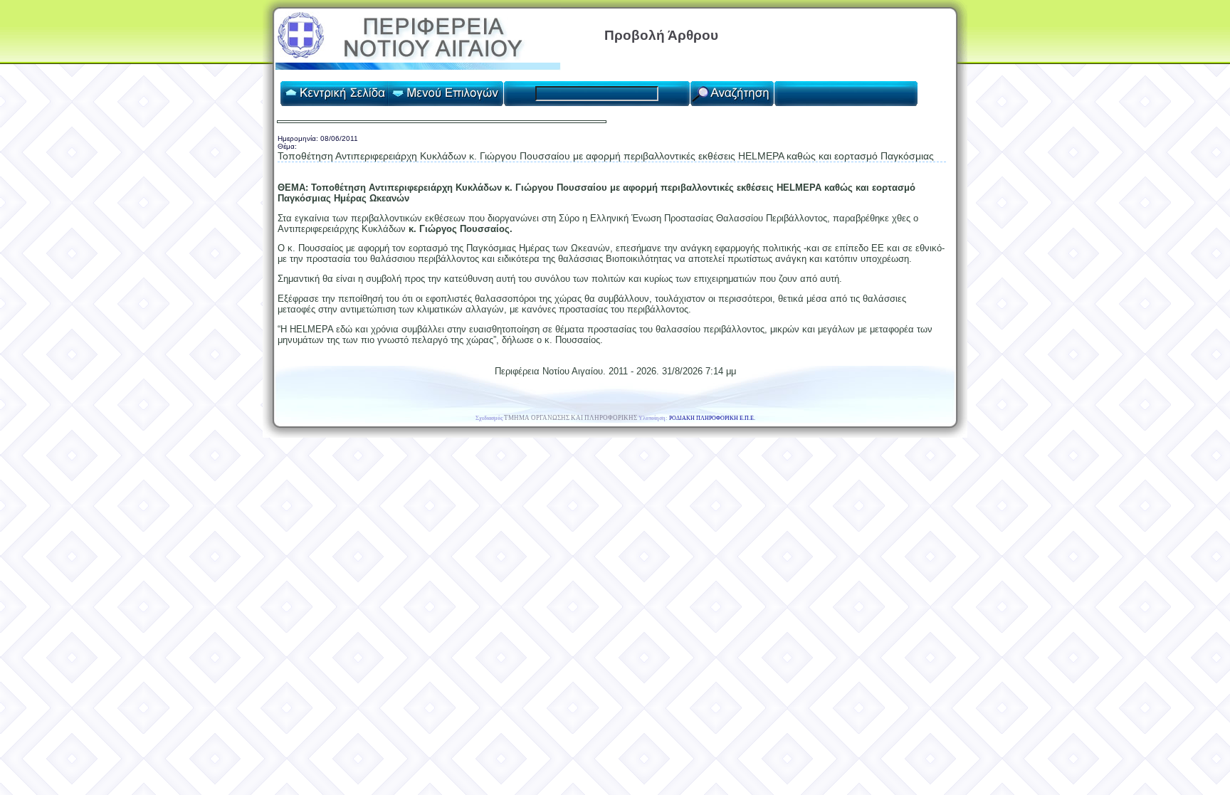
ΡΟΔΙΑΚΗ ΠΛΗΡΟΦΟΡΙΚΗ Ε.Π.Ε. (712, 418)
